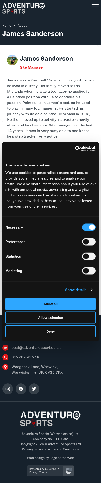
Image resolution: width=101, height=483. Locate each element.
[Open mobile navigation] (95, 6)
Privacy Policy (33, 449)
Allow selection (50, 318)
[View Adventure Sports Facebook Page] (21, 388)
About (22, 26)
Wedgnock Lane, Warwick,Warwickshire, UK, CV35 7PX (37, 370)
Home (6, 26)
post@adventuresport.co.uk (36, 347)
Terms (43, 472)
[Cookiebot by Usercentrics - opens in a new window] (75, 149)
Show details (75, 290)
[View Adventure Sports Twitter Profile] (34, 388)
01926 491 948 (25, 357)
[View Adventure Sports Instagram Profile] (7, 388)
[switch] (89, 241)
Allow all (50, 304)
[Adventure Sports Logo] (50, 418)
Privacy (33, 472)
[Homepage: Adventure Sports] (23, 8)
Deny (50, 331)
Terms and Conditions (62, 449)
